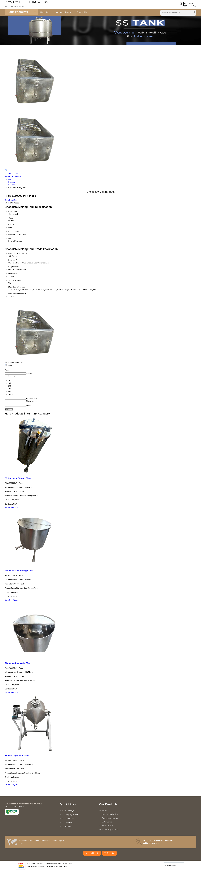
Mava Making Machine (110, 829)
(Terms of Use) (67, 863)
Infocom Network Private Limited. (56, 866)
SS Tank (11, 185)
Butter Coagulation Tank (17, 755)
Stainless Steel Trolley (110, 814)
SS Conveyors (107, 822)
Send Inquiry (13, 173)
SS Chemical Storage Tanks (18, 478)
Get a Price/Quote (11, 200)
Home (10, 179)
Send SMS (111, 853)
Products (11, 182)
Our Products (18, 12)
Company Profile (63, 12)
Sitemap (68, 826)
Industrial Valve (107, 826)
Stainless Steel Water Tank (18, 663)
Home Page (45, 12)
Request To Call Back (13, 176)
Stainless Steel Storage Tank (19, 570)
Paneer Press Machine (110, 818)
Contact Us (82, 12)
